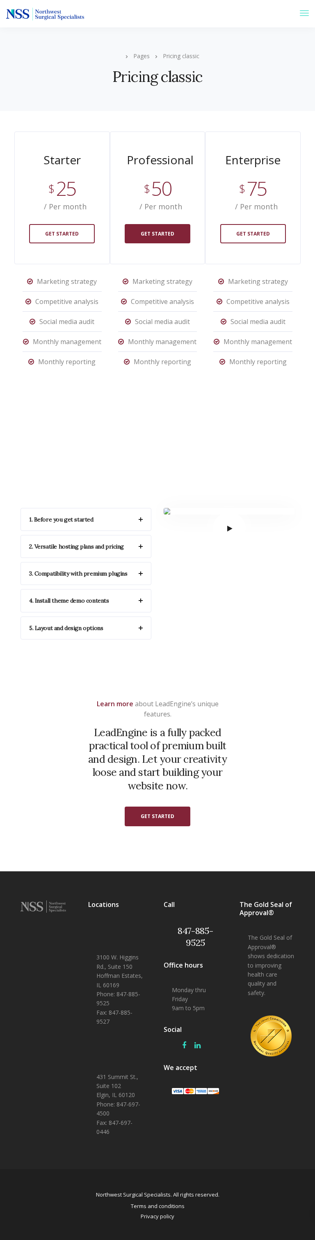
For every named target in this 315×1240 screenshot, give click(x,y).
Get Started (62, 233)
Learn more (115, 703)
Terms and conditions (158, 1206)
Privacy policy (157, 1216)
